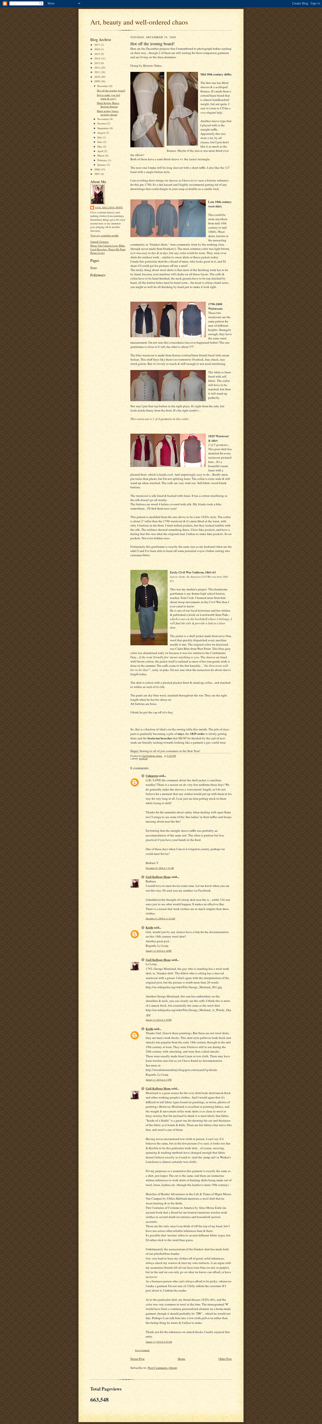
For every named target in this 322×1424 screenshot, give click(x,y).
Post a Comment (142, 1350)
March (101, 155)
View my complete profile (104, 235)
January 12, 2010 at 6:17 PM (159, 1079)
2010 (97, 76)
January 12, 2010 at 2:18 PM (159, 950)
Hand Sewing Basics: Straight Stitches (108, 104)
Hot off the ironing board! (111, 90)
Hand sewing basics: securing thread (108, 112)
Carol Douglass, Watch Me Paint (107, 249)
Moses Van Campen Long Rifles (107, 245)
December (103, 86)
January (102, 164)
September (103, 128)
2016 (97, 49)
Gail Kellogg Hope (109, 207)
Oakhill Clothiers (99, 241)
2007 (97, 174)
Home (93, 267)
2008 (97, 169)
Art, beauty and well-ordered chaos (139, 21)
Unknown (152, 775)
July (100, 137)
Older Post (225, 1359)
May (100, 146)
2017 (97, 44)
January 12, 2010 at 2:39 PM (159, 1019)
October (102, 123)
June (100, 142)
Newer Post (137, 1359)
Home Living (97, 253)
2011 (97, 72)
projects (143, 758)
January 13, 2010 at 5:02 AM (159, 1341)
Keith (149, 927)
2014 (97, 58)
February (102, 160)
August (101, 132)
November (103, 119)
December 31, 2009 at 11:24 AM (160, 918)
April (100, 151)
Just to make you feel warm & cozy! (108, 96)
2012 (97, 67)
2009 (97, 81)
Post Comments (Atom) (162, 1368)
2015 (97, 54)
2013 (97, 63)
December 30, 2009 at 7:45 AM (160, 868)
